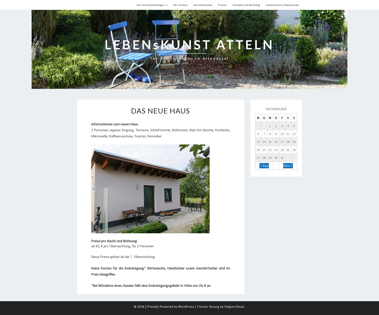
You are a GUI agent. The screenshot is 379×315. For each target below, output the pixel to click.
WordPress (186, 306)
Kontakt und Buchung (246, 5)
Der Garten (181, 5)
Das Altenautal (203, 5)
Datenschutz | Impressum (282, 5)
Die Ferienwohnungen (151, 5)
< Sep (264, 166)
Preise (222, 5)
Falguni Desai (234, 306)
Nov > (288, 166)
